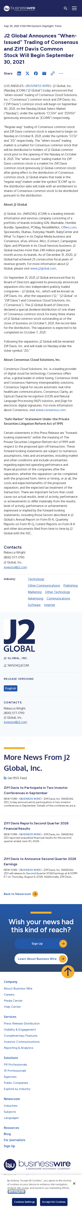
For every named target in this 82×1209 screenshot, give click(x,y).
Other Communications (44, 585)
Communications (58, 598)
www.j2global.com (43, 268)
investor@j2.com (15, 567)
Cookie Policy (16, 1191)
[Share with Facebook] (36, 73)
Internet (49, 605)
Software (34, 605)
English (10, 688)
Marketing (35, 592)
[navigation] (74, 8)
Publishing (71, 585)
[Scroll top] (67, 971)
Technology (36, 579)
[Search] (65, 8)
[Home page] (19, 8)
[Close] (74, 1183)
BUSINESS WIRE (38, 86)
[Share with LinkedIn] (19, 73)
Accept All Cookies (53, 1201)
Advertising (35, 598)
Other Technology (57, 592)
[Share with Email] (44, 73)
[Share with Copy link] (53, 73)
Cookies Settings (24, 1201)
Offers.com (68, 227)
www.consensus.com (51, 410)
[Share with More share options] (61, 73)
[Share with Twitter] (27, 73)
